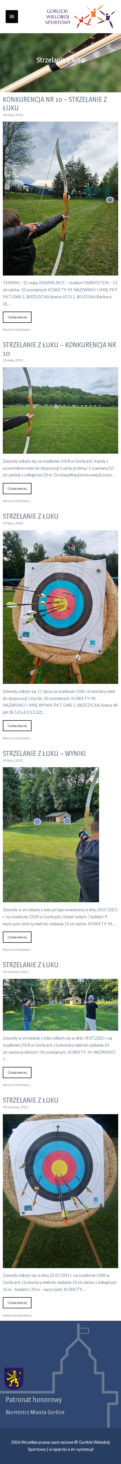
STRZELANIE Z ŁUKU (31, 516)
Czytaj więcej (17, 317)
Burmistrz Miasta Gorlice (35, 1412)
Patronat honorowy (34, 1399)
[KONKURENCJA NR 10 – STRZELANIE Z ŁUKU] (60, 271)
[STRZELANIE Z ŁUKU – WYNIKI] (51, 898)
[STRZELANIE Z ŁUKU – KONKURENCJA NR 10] (60, 449)
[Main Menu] (12, 16)
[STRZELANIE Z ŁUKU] (60, 680)
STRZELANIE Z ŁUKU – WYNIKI (44, 753)
